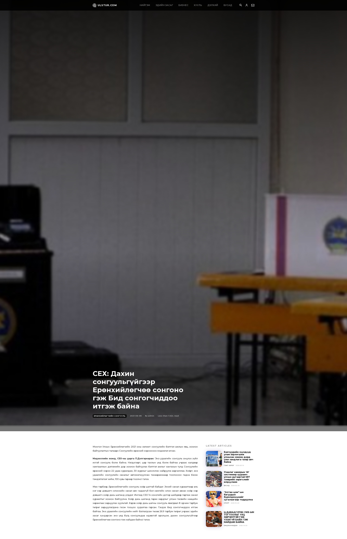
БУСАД (226, 485)
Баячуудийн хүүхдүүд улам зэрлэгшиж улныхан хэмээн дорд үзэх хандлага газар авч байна (238, 457)
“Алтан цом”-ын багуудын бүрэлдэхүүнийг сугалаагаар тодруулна (238, 496)
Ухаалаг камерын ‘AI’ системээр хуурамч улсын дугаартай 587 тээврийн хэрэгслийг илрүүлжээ (237, 477)
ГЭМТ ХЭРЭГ (229, 465)
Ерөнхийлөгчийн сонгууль (110, 416)
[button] (240, 5)
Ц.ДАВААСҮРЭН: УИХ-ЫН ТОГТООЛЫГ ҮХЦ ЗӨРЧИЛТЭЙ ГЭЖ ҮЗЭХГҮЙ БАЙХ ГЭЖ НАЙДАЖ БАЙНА (239, 517)
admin (151, 416)
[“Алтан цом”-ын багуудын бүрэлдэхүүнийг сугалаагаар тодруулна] (214, 499)
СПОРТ (226, 503)
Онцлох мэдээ (231, 525)
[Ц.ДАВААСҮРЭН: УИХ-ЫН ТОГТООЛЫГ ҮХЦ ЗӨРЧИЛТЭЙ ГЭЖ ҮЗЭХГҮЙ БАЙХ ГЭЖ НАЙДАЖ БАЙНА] (214, 519)
